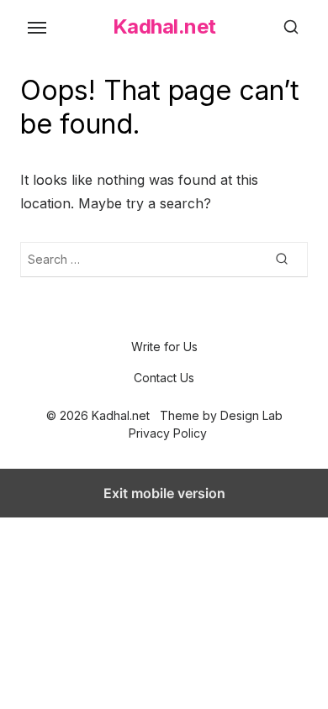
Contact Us (164, 377)
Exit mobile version (164, 493)
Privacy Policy (168, 433)
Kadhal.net (164, 26)
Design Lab (251, 415)
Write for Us (164, 346)
